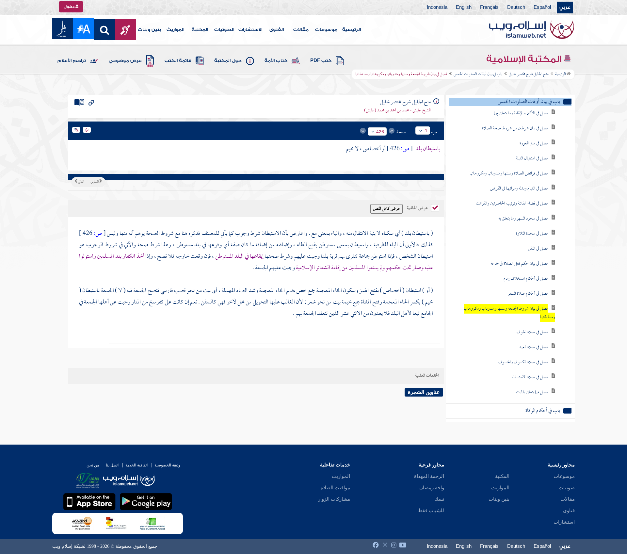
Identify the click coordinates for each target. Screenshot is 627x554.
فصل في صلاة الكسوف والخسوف (523, 362)
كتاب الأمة (276, 60)
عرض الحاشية (418, 207)
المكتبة (200, 29)
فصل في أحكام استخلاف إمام (526, 279)
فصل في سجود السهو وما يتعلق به (523, 218)
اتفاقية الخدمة (136, 465)
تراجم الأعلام (71, 60)
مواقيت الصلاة (335, 487)
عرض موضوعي (125, 60)
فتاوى (569, 510)
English (464, 7)
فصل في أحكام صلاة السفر (528, 294)
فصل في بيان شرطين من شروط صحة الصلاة (515, 128)
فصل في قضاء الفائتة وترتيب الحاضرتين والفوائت (512, 203)
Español (542, 7)
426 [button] (380, 131)
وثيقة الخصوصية (167, 465)
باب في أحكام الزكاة (542, 411)
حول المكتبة (228, 60)
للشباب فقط (431, 510)
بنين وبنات (149, 29)
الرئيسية (351, 29)
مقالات (301, 29)
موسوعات (326, 29)
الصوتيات (224, 29)
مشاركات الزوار (334, 499)
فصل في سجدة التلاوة (532, 233)
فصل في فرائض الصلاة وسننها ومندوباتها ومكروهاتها (509, 173)
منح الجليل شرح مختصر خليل (529, 74)
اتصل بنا (112, 465)
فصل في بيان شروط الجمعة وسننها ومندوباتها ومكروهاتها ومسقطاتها (509, 313)
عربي (565, 7)
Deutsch (516, 7)
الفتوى (276, 29)
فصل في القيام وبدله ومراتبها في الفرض (519, 188)
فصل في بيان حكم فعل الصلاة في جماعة (519, 264)
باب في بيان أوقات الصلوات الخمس (478, 74)
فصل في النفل (538, 248)
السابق (94, 182)
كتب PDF (320, 60)
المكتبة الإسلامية (525, 59)
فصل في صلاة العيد (533, 347)
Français (489, 7)
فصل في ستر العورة (534, 143)
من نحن (93, 465)
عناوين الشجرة (424, 392)
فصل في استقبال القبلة (532, 158)
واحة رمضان (431, 487)
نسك (439, 499)
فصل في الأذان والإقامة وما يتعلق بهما (521, 113)
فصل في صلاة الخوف (532, 332)
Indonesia (437, 7)
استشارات (564, 522)
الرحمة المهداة (429, 476)
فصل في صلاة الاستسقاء (530, 377)
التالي (80, 182)
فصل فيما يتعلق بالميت (532, 392)
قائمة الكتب (178, 60)
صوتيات (567, 487)
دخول (69, 6)
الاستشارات (250, 29)
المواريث (175, 29)
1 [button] (426, 130)
